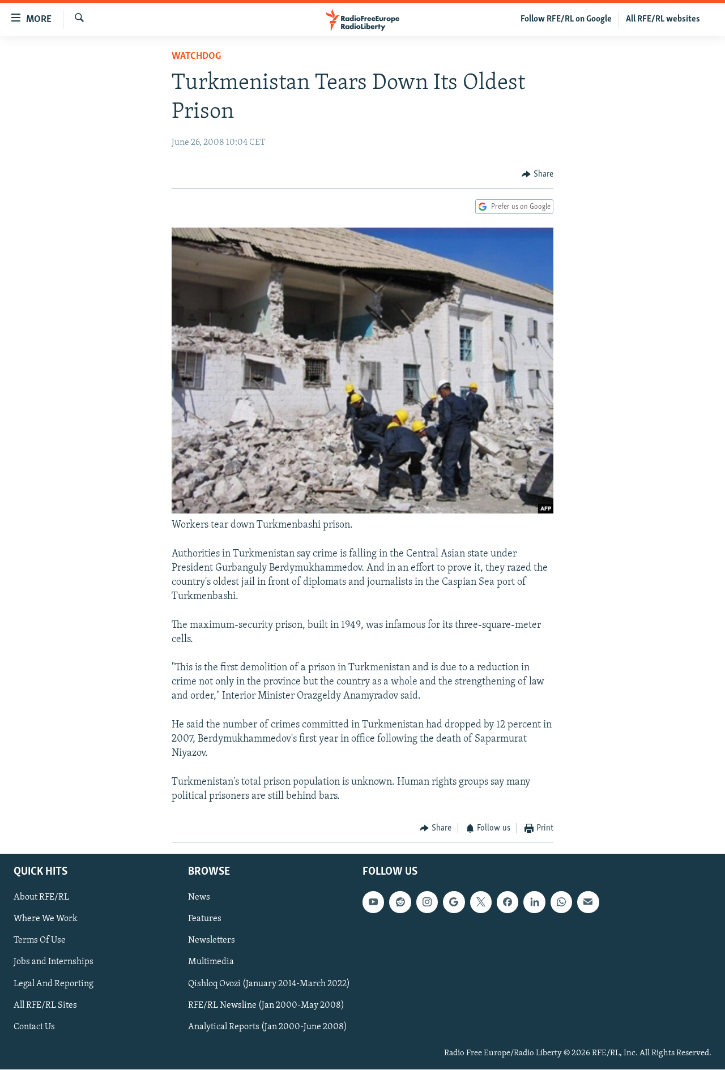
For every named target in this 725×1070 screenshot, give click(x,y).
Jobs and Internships (53, 962)
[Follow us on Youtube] (373, 902)
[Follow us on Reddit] (400, 902)
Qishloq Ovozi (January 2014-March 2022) (269, 983)
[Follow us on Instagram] (427, 902)
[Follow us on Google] (453, 902)
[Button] (537, 174)
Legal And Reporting (53, 983)
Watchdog (196, 57)
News (199, 897)
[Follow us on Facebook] (507, 902)
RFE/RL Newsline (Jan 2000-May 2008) (266, 1005)
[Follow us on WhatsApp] (561, 902)
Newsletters (211, 940)
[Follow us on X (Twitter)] (481, 902)
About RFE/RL (41, 897)
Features (204, 919)
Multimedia (211, 962)
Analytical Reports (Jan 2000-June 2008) (267, 1027)
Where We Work (46, 919)
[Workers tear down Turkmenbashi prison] (362, 511)
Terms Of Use (40, 940)
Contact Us (34, 1027)
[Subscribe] (588, 902)
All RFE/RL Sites (45, 1005)
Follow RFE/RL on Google (566, 19)
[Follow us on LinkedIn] (534, 902)
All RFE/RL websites (663, 19)
